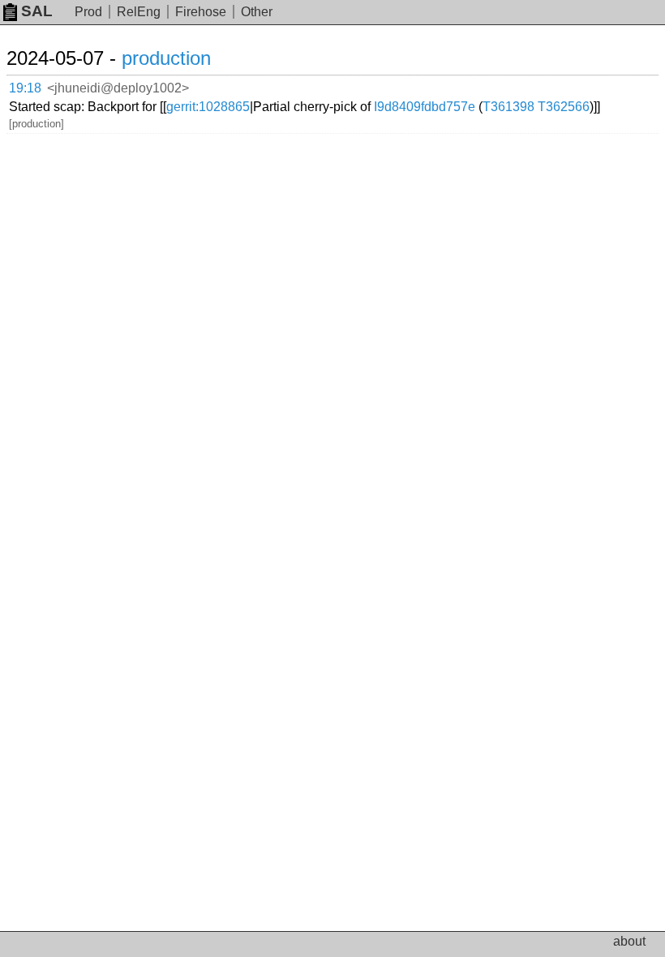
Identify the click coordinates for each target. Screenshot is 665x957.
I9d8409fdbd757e (424, 107)
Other (256, 12)
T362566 (564, 107)
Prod (88, 12)
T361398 (508, 107)
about (629, 941)
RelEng (139, 12)
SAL (37, 10)
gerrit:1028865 (208, 107)
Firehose (200, 12)
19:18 (25, 88)
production (166, 58)
